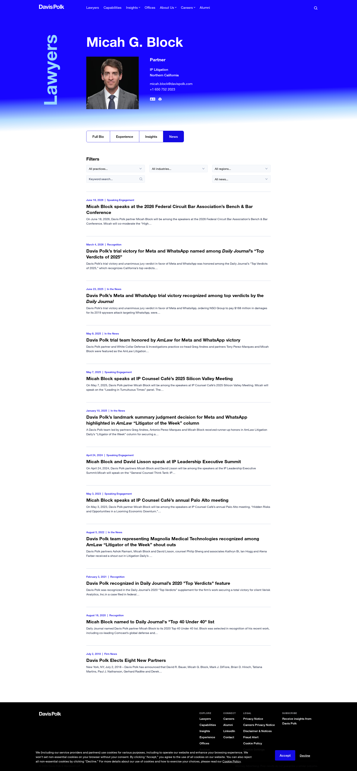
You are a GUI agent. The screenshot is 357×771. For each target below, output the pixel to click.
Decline (305, 755)
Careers (228, 719)
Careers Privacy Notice (259, 725)
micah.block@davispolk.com (171, 84)
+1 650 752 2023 (162, 89)
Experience (124, 136)
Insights (151, 136)
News (173, 136)
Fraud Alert (250, 737)
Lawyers (92, 7)
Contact (228, 737)
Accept (285, 755)
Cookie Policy (252, 743)
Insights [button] (132, 7)
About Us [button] (167, 7)
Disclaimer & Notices (257, 731)
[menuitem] (92, 8)
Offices (150, 7)
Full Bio (98, 136)
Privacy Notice (253, 719)
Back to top (299, 687)
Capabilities (112, 7)
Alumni (205, 7)
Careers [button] (187, 7)
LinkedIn (229, 731)
